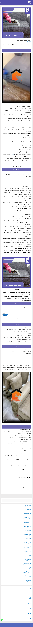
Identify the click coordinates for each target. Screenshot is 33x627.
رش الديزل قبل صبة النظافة (27, 534)
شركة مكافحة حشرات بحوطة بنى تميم (26, 543)
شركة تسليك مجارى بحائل (28, 530)
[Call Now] (4, 315)
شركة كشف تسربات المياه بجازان (27, 551)
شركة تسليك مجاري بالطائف (27, 563)
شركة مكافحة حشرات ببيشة (27, 526)
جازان (30, 608)
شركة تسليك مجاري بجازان (28, 509)
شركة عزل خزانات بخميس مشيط (27, 514)
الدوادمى (30, 594)
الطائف (30, 598)
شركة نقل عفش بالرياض (28, 505)
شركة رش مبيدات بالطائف (28, 567)
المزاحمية (30, 604)
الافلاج (30, 588)
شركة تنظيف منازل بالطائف (28, 559)
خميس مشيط (29, 613)
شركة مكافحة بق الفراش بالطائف (27, 572)
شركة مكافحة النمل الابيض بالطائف (27, 573)
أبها (29, 41)
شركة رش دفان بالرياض (28, 538)
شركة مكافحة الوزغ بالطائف (27, 560)
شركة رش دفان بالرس (28, 576)
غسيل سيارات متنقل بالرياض (27, 517)
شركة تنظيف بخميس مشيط (27, 546)
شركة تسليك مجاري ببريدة (28, 539)
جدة (30, 609)
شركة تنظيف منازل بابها (28, 506)
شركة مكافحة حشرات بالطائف (27, 571)
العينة (30, 599)
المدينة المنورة (29, 603)
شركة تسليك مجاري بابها (28, 531)
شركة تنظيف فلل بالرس (28, 580)
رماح (30, 614)
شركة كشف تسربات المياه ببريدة (27, 535)
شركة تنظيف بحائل (29, 510)
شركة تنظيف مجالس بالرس (27, 577)
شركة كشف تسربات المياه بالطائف (27, 564)
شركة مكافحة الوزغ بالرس (28, 581)
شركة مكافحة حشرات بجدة (28, 552)
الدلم (30, 592)
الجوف (30, 589)
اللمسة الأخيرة (12, 154)
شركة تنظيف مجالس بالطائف (27, 556)
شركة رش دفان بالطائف (28, 555)
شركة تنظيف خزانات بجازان (27, 521)
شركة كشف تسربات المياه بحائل (27, 513)
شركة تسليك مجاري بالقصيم (27, 542)
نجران (30, 618)
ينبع (30, 619)
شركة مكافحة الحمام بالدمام (27, 522)
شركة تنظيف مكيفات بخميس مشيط (27, 518)
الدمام (30, 593)
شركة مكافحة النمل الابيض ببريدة (27, 527)
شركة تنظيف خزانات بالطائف (27, 568)
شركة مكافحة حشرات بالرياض (27, 547)
